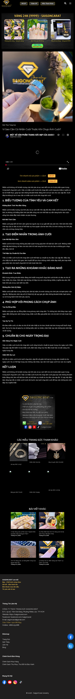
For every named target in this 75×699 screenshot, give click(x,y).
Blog (4, 647)
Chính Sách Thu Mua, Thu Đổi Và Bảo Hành (18, 664)
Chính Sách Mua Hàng (10, 662)
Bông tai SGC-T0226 (16, 492)
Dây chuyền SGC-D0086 (55, 462)
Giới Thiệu (6, 642)
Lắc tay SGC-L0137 (16, 464)
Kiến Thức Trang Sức (9, 125)
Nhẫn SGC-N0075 (34, 462)
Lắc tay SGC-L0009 (54, 490)
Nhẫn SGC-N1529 (34, 492)
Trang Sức (6, 639)
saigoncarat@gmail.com (16, 620)
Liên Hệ (5, 645)
